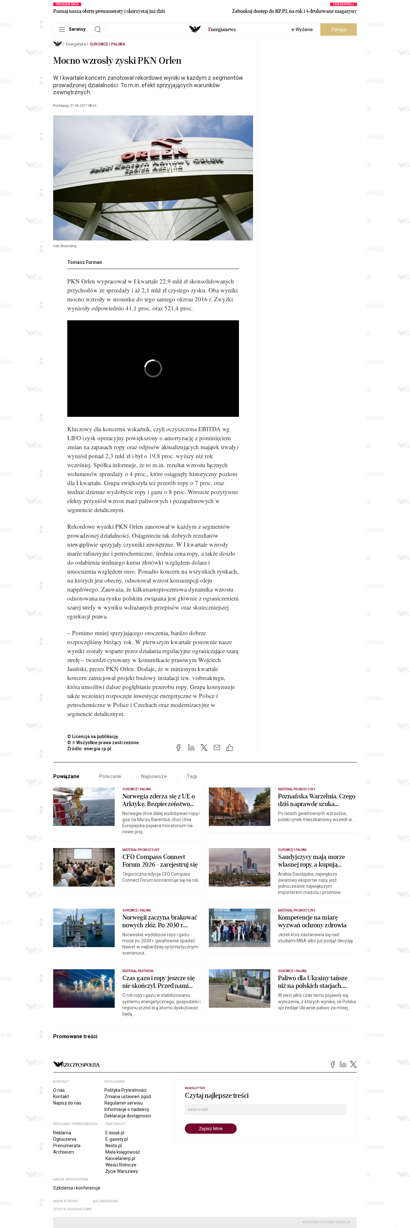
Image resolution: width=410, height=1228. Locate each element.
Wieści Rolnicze (120, 1164)
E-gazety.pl (116, 1139)
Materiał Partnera (137, 971)
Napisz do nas (67, 1103)
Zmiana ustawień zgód (127, 1096)
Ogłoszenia (64, 1139)
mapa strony (65, 1201)
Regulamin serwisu (123, 1103)
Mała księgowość (122, 1152)
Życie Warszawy (121, 1171)
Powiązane (66, 776)
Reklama (62, 1132)
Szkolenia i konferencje (76, 1187)
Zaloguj (338, 29)
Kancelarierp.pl (120, 1158)
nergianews (222, 29)
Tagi (192, 776)
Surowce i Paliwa (107, 44)
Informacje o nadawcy (126, 1109)
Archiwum (63, 1152)
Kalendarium (105, 1201)
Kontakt (61, 1096)
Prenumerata (66, 1145)
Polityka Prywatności (125, 1090)
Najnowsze (154, 776)
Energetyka (76, 44)
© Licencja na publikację (93, 736)
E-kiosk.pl (114, 1132)
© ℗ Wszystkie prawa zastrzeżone (103, 742)
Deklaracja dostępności (127, 1115)
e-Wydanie (302, 29)
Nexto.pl (113, 1145)
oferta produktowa (72, 1209)
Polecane (110, 776)
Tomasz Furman (84, 262)
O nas (59, 1090)
